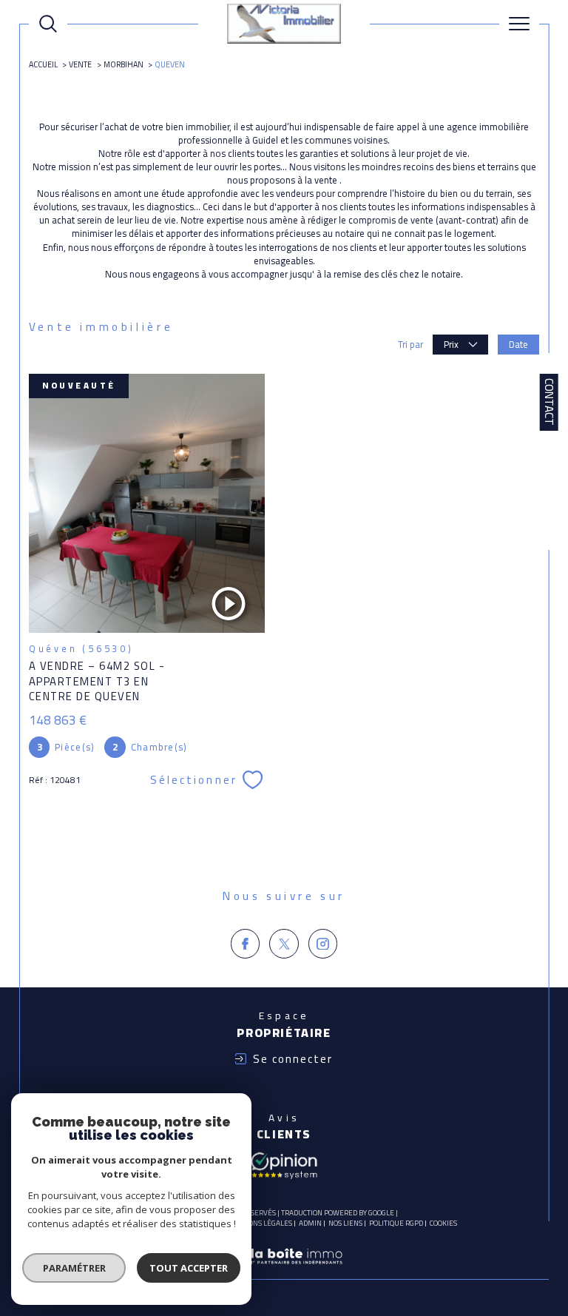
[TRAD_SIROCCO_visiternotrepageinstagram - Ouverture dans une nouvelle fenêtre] (323, 944)
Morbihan (123, 64)
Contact (549, 402)
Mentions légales (259, 1223)
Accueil (43, 64)
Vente (80, 64)
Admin (310, 1223)
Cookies (443, 1223)
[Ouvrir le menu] (519, 23)
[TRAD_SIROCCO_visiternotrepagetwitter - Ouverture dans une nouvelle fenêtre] (284, 944)
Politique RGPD (396, 1223)
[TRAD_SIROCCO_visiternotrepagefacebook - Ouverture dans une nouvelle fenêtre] (245, 944)
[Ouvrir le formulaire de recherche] (48, 23)
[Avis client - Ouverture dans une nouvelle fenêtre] (284, 1164)
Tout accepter (188, 1268)
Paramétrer (74, 1268)
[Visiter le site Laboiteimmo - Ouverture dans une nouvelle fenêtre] (283, 1271)
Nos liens (345, 1223)
